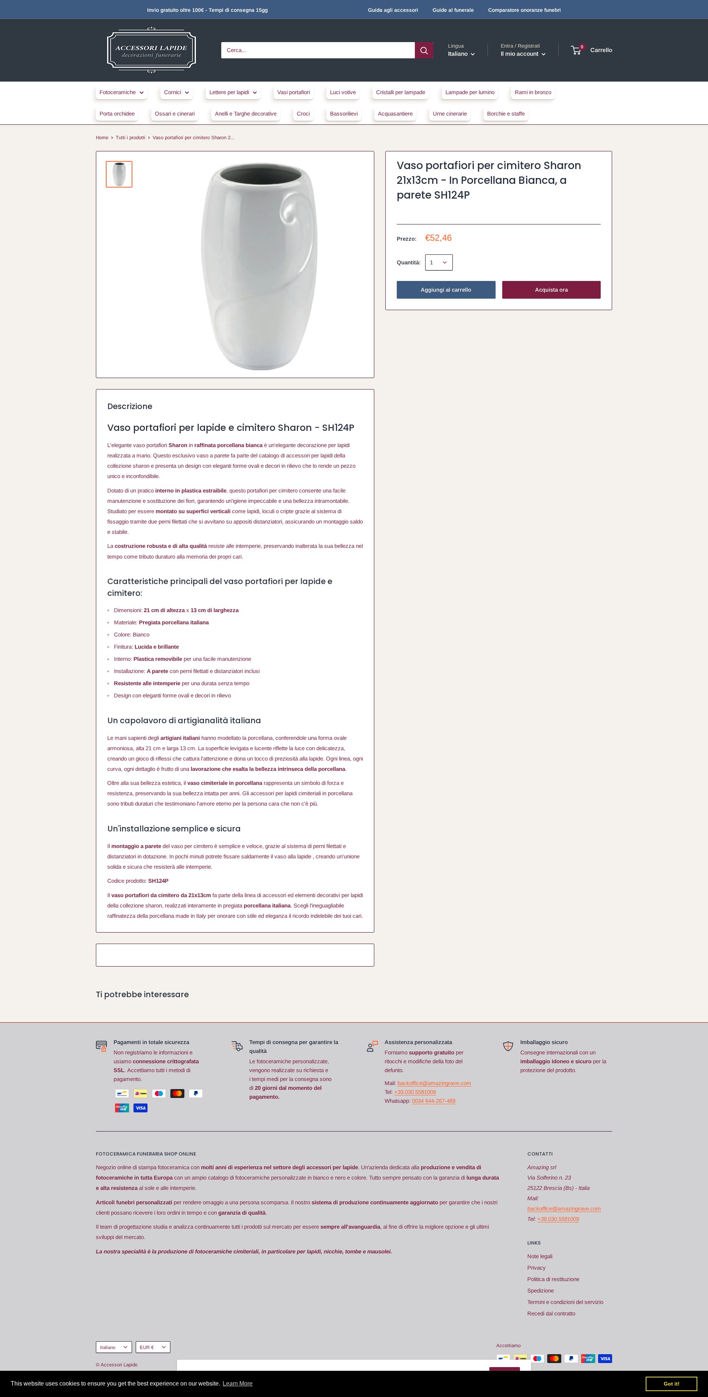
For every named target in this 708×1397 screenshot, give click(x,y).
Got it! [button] (672, 1384)
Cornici (172, 92)
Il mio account (520, 54)
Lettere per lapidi (229, 92)
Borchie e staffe (506, 113)
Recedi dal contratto (551, 1313)
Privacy (536, 1267)
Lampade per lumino (469, 92)
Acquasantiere (395, 113)
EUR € (147, 1347)
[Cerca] (424, 50)
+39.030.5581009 (415, 1092)
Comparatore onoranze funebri (524, 10)
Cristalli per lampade (400, 92)
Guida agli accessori (393, 10)
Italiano (107, 1347)
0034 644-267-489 (433, 1101)
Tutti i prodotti (130, 137)
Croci (303, 113)
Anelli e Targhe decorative (246, 113)
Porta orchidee (117, 113)
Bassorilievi (344, 113)
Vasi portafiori (293, 92)
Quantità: (409, 262)
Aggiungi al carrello (446, 289)
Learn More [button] (238, 1383)
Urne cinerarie (450, 113)
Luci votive (343, 92)
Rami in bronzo (533, 92)
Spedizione (540, 1290)
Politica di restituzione (553, 1279)
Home (102, 137)
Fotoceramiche (118, 92)
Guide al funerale (453, 10)
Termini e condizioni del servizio (565, 1302)
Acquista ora (551, 289)
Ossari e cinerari (175, 113)
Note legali (539, 1256)
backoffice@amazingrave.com (434, 1083)
